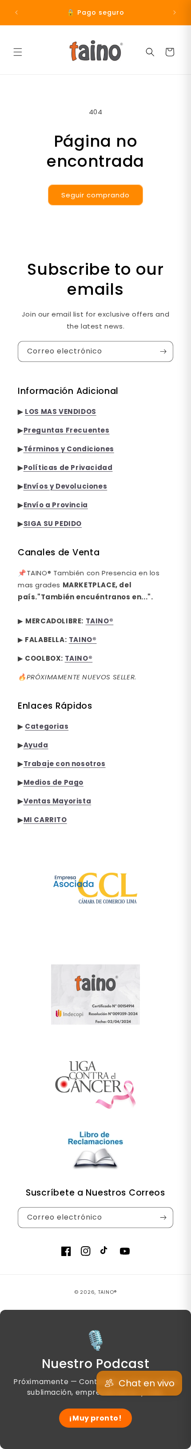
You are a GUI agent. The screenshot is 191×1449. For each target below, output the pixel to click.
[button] (18, 52)
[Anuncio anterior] (16, 12)
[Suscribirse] (163, 351)
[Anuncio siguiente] (174, 12)
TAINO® (107, 1292)
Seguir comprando (95, 195)
